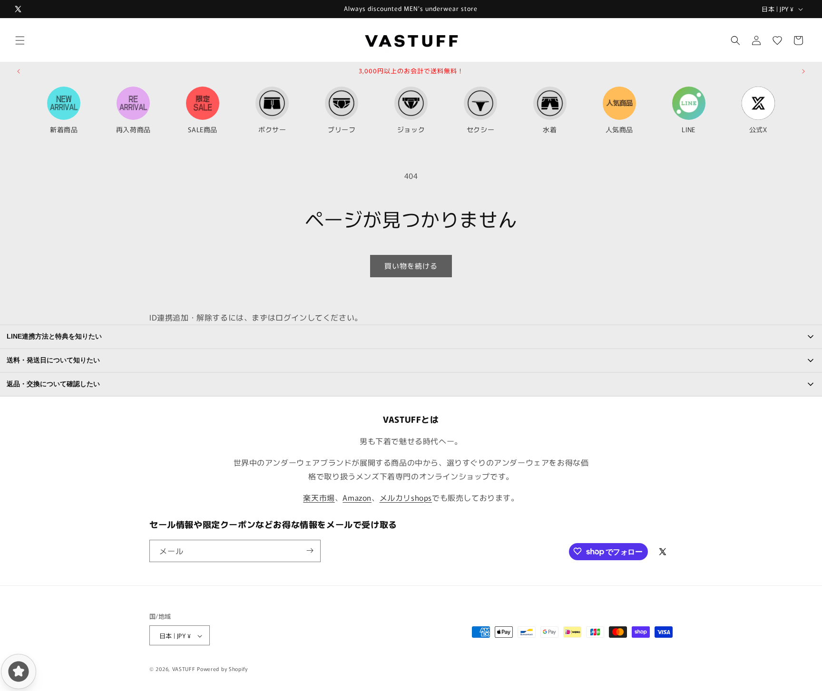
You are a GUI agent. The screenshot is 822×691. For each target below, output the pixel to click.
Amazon (357, 497)
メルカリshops (406, 497)
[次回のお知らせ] (803, 71)
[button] (20, 40)
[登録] (309, 550)
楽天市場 (318, 497)
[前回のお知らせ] (18, 71)
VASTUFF (184, 669)
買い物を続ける (411, 266)
